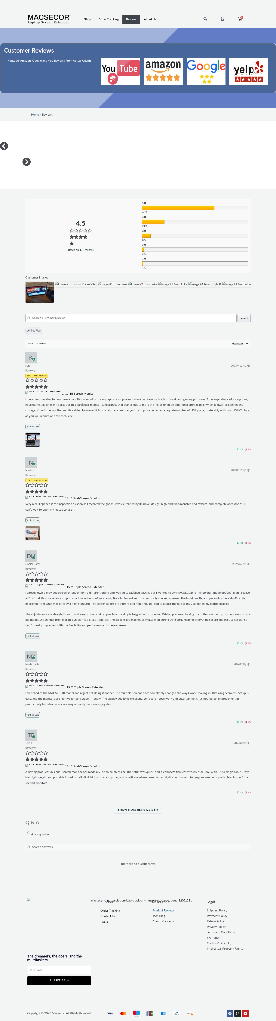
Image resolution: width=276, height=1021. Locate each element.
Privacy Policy (216, 926)
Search (244, 318)
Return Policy (216, 921)
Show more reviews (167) (138, 810)
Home (35, 114)
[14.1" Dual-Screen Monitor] (45, 498)
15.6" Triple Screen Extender (85, 587)
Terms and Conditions (221, 932)
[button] (205, 19)
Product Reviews (163, 910)
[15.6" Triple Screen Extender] (45, 587)
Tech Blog (158, 915)
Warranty (213, 937)
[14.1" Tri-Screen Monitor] (43, 393)
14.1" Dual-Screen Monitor (83, 498)
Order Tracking (109, 19)
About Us (150, 19)
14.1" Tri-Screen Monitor (78, 393)
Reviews (131, 19)
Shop (87, 19)
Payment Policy (217, 915)
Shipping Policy (217, 910)
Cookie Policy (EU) (219, 943)
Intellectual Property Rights (225, 948)
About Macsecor (163, 921)
